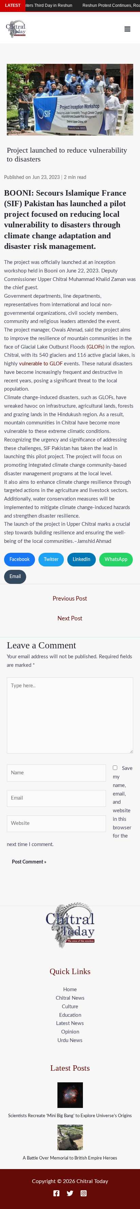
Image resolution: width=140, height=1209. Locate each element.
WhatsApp (116, 559)
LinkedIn (81, 559)
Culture (70, 1006)
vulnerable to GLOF (41, 363)
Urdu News (70, 1040)
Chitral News (70, 998)
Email (15, 576)
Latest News (70, 1023)
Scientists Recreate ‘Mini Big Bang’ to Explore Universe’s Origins (70, 1116)
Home (70, 989)
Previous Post (70, 599)
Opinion (70, 1032)
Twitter (51, 559)
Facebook (20, 559)
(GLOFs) (95, 347)
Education (70, 1015)
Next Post (69, 618)
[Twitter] (70, 1193)
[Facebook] (56, 1193)
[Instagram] (83, 1193)
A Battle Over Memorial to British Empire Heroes (70, 1158)
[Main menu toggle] (127, 29)
